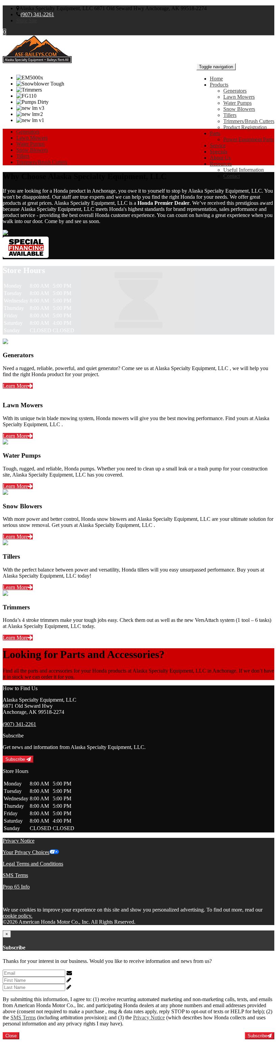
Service (218, 145)
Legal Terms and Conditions (33, 864)
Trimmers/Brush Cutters (248, 121)
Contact (231, 176)
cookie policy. (17, 916)
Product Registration (245, 127)
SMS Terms (15, 875)
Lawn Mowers (239, 97)
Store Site (26, 20)
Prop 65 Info (16, 887)
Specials (218, 151)
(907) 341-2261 (37, 14)
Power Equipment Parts (248, 139)
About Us (220, 158)
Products (219, 85)
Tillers (229, 115)
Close (11, 1035)
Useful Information (243, 170)
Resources (221, 164)
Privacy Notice (18, 841)
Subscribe (15, 759)
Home (216, 78)
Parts (215, 133)
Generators (235, 91)
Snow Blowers (239, 109)
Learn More (15, 386)
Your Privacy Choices (26, 852)
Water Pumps (237, 103)
